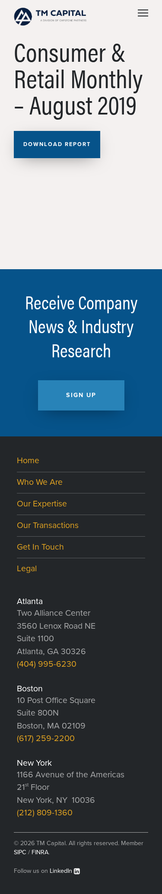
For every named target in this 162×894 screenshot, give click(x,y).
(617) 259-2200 (46, 738)
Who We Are (40, 482)
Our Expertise (42, 504)
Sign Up (81, 395)
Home (28, 460)
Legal (27, 568)
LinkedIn (61, 871)
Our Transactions (48, 525)
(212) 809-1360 (45, 813)
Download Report (57, 144)
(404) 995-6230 (46, 664)
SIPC (20, 852)
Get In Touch (40, 547)
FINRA (40, 852)
